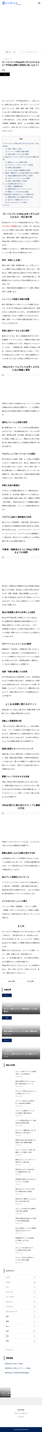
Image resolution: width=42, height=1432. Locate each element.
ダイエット (7, 995)
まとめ (6, 205)
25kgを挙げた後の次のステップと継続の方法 (18, 194)
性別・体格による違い (14, 149)
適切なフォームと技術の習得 (16, 162)
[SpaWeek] (11, 3)
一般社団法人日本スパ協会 (13, 1364)
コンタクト (21, 1417)
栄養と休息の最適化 (13, 167)
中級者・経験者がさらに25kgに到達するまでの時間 (20, 173)
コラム (5, 74)
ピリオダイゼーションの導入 (16, 202)
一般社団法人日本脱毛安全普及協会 (16, 1373)
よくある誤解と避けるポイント (14, 184)
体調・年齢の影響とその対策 (16, 181)
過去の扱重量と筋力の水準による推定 (19, 175)
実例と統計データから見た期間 (17, 154)
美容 (7, 1017)
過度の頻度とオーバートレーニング (18, 189)
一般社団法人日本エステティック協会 (17, 1368)
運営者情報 (21, 1410)
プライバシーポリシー (21, 1413)
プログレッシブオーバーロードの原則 (19, 165)
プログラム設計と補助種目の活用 (17, 170)
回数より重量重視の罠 (14, 186)
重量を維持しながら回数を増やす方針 (19, 197)
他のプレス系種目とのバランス (17, 200)
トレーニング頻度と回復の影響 (17, 151)
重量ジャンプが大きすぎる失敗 (17, 192)
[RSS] (21, 1422)
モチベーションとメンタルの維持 (17, 178)
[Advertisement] (21, 28)
